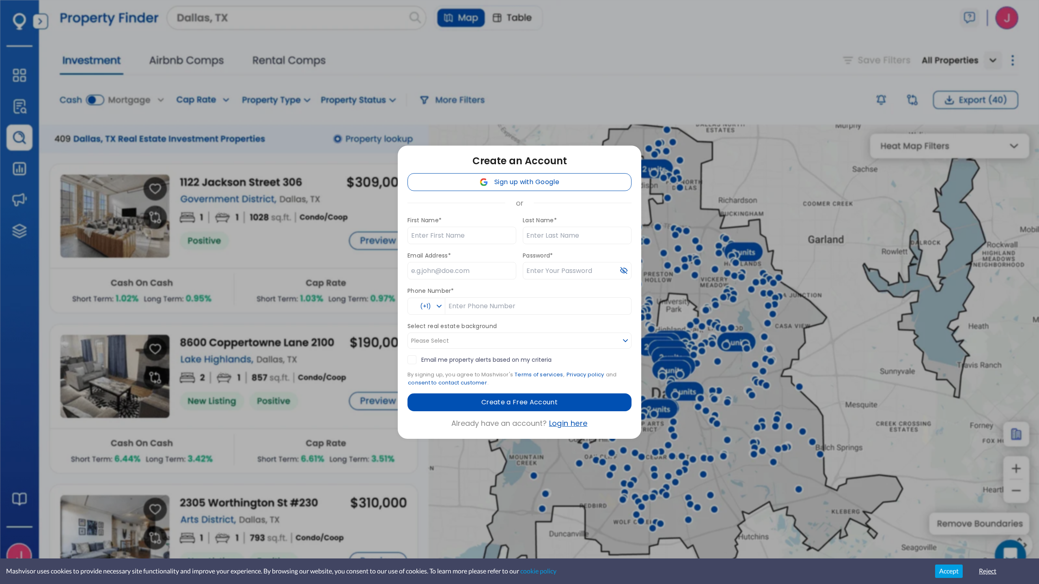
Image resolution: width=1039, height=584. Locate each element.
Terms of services (539, 374)
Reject (987, 571)
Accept (949, 571)
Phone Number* (430, 291)
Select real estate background (452, 326)
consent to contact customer (447, 382)
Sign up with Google (526, 182)
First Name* (424, 220)
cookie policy (538, 571)
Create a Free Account (519, 402)
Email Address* (429, 255)
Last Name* (540, 220)
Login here (568, 423)
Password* (538, 255)
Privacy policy (585, 374)
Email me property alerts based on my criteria (486, 360)
